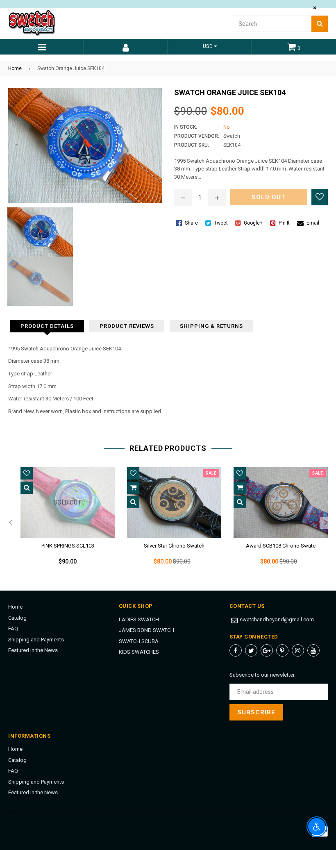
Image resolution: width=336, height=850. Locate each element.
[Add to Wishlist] (319, 197)
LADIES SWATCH (139, 619)
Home (15, 68)
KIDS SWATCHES (139, 652)
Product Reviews (127, 326)
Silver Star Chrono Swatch (174, 546)
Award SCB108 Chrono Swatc (281, 546)
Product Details (47, 326)
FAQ (13, 628)
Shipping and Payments (36, 639)
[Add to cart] (133, 488)
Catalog (17, 618)
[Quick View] (26, 488)
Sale (211, 473)
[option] (61, 523)
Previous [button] (10, 523)
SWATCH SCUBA (139, 641)
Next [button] (326, 523)
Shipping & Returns (211, 326)
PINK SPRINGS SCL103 (67, 546)
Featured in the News (33, 650)
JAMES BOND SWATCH (146, 630)
